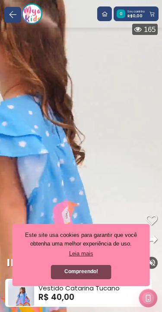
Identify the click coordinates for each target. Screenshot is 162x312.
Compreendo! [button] (81, 271)
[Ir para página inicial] (104, 13)
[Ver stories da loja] (32, 14)
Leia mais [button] (81, 253)
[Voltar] (12, 15)
